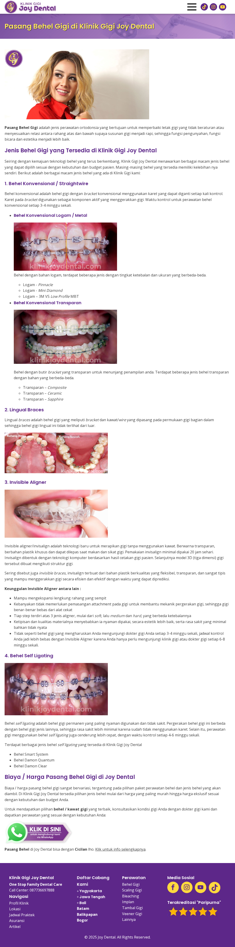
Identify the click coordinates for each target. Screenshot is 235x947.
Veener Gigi (132, 913)
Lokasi (14, 908)
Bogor (82, 920)
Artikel (14, 926)
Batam (83, 908)
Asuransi (16, 920)
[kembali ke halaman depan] (30, 7)
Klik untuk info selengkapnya (120, 849)
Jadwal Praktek (22, 914)
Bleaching (130, 896)
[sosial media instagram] (213, 7)
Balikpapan (87, 914)
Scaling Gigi (132, 890)
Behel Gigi (131, 884)
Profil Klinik (19, 903)
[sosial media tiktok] (204, 7)
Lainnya (129, 919)
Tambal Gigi (132, 907)
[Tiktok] (215, 888)
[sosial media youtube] (222, 7)
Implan (128, 901)
